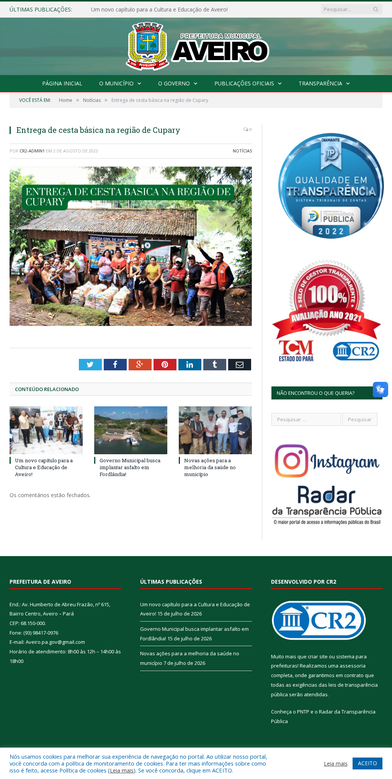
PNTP (303, 711)
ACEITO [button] (367, 763)
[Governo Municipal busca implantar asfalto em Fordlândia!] (130, 430)
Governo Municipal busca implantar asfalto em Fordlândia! (163, 9)
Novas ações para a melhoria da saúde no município (210, 467)
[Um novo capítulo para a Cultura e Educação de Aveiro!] (46, 430)
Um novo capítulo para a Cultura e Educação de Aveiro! (44, 467)
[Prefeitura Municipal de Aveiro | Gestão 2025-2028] (196, 44)
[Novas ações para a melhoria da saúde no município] (215, 430)
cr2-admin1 (32, 151)
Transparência (320, 83)
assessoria (353, 665)
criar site (318, 656)
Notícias (242, 151)
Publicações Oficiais (244, 83)
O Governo (174, 83)
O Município (116, 83)
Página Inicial (62, 83)
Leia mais (122, 770)
